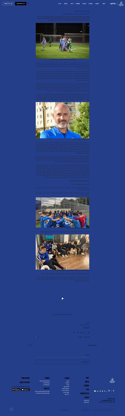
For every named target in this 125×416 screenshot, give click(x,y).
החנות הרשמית (25, 378)
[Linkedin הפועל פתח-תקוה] (97, 393)
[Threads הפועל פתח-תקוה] (104, 393)
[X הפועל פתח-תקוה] (111, 392)
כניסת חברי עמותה (25, 382)
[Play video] (62, 298)
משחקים (86, 386)
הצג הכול (30, 345)
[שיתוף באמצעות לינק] (78, 332)
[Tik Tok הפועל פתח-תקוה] (106, 393)
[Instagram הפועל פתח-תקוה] (108, 392)
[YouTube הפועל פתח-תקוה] (95, 393)
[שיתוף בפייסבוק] (88, 332)
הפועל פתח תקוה (86, 324)
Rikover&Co (66, 413)
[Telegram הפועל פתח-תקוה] (100, 393)
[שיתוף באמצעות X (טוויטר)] (85, 332)
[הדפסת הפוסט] (74, 332)
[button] (28, 4)
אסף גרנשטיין (82, 324)
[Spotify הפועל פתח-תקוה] (102, 393)
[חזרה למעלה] (11, 412)
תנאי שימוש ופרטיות (85, 413)
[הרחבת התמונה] (62, 120)
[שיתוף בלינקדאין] (81, 332)
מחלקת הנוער (86, 327)
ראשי (87, 378)
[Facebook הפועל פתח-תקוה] (113, 392)
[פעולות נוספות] (36, 11)
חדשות (87, 382)
